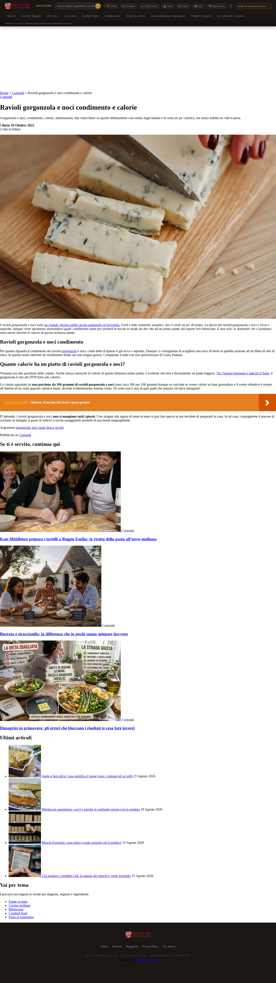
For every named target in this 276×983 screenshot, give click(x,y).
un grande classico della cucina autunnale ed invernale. (82, 325)
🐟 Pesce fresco (149, 6)
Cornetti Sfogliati (31, 16)
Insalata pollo (112, 16)
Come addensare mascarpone (168, 16)
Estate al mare (18, 901)
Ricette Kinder (90, 16)
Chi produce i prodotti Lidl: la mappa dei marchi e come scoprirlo (86, 876)
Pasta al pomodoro (21, 917)
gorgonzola (69, 351)
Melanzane (16, 909)
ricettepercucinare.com (106, 955)
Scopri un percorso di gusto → (253, 6)
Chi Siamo (169, 946)
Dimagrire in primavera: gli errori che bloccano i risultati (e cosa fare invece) (67, 728)
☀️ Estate (111, 6)
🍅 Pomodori (128, 6)
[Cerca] (97, 6)
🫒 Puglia (183, 6)
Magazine (44, 6)
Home (8, 23)
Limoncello (70, 16)
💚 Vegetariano (217, 6)
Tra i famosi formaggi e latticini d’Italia (242, 373)
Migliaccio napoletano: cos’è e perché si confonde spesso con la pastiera (91, 809)
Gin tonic (52, 16)
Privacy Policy (150, 946)
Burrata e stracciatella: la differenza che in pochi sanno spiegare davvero (64, 634)
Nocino (11, 16)
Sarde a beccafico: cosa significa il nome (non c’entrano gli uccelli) (87, 776)
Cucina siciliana (19, 905)
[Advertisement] (138, 58)
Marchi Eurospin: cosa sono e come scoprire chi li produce (81, 842)
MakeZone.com (146, 959)
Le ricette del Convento (230, 16)
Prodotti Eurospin (201, 16)
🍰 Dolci (198, 6)
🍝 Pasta (167, 6)
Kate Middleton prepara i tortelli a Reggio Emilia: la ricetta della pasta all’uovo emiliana (78, 539)
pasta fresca (46, 427)
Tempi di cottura (135, 16)
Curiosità (18, 23)
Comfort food (18, 913)
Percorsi (117, 946)
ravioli (59, 427)
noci (35, 427)
